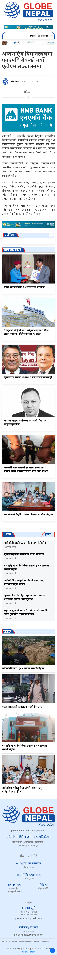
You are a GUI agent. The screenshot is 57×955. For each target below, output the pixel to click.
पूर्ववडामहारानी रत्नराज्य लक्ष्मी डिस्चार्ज (24, 554)
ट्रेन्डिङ (7, 631)
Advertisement (25, 941)
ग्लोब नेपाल (15, 81)
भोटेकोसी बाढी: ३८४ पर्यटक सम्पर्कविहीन (25, 543)
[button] (52, 36)
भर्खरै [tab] (8, 534)
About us (6, 941)
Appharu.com (28, 952)
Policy (36, 941)
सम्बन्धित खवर (12, 250)
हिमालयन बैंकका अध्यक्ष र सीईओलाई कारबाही (28, 377)
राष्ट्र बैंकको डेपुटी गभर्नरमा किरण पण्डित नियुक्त (28, 514)
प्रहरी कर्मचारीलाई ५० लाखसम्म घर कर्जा (24, 287)
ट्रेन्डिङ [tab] (48, 534)
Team (14, 941)
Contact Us (46, 941)
